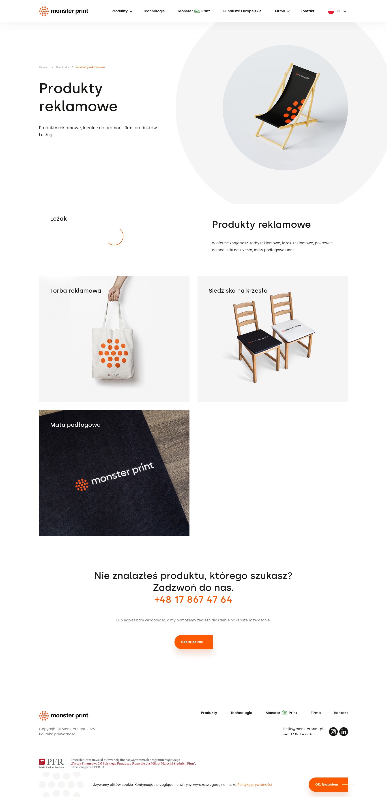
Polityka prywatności (57, 734)
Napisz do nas (192, 642)
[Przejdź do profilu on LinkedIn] (343, 731)
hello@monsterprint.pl (303, 729)
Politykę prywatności (254, 785)
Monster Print (194, 11)
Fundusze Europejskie (242, 11)
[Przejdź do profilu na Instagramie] (333, 731)
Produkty (120, 11)
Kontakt (307, 11)
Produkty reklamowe (90, 67)
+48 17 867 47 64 (297, 734)
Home (43, 67)
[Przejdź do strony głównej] (63, 11)
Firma (280, 11)
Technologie (154, 11)
